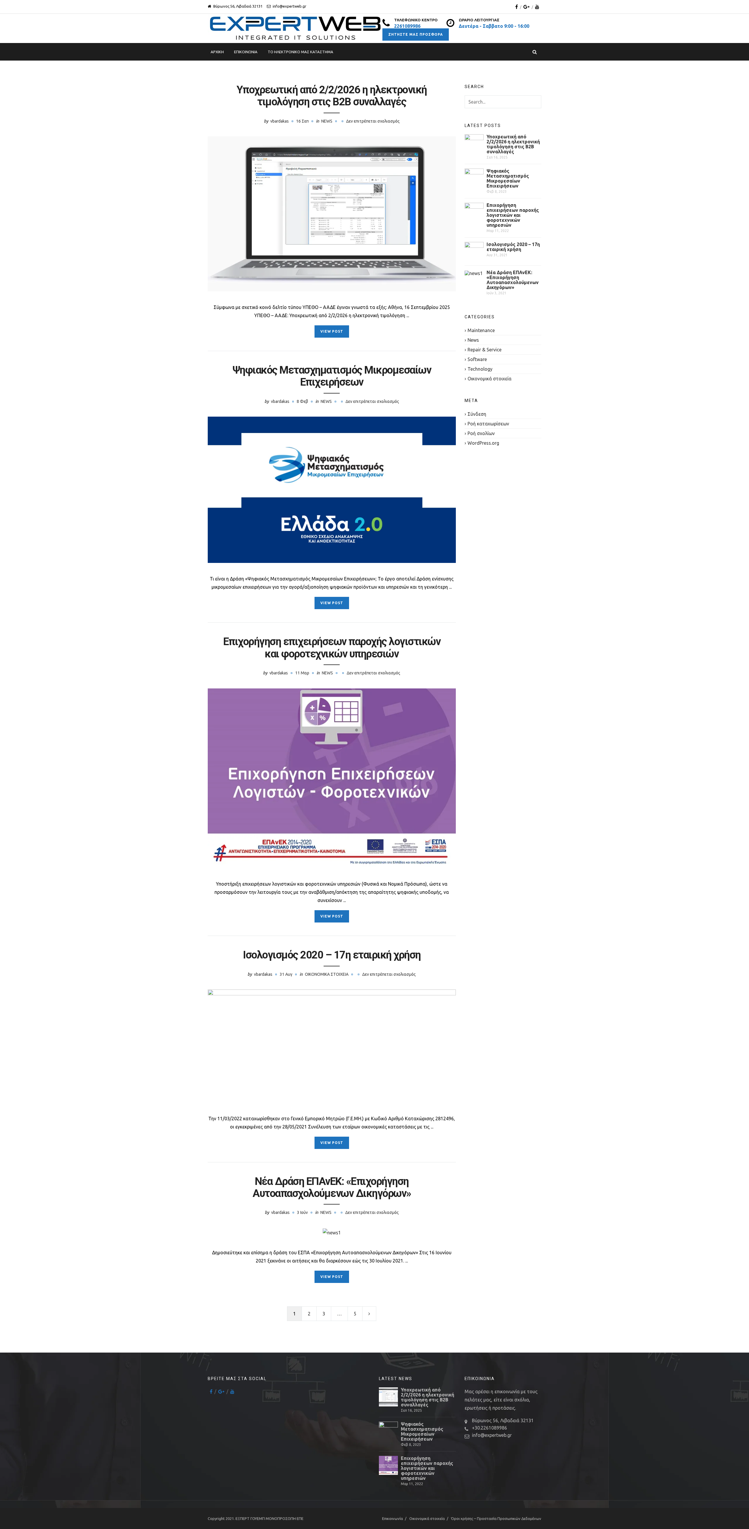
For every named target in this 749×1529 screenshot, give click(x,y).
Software (477, 359)
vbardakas (279, 121)
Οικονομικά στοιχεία (326, 974)
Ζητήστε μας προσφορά (415, 34)
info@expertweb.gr (492, 1435)
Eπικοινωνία (245, 52)
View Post (331, 331)
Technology (480, 369)
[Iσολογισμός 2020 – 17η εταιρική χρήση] (332, 1046)
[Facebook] (516, 6)
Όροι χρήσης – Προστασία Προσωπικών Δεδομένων (496, 1518)
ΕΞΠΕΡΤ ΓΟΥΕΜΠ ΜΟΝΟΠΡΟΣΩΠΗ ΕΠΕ (269, 1518)
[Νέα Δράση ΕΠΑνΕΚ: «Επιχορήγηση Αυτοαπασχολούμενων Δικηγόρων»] (332, 1232)
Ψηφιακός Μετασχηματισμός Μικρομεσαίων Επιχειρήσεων (332, 376)
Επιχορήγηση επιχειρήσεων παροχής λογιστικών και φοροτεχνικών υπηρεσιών (332, 647)
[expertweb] (295, 28)
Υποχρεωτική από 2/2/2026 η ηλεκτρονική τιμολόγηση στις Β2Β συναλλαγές (332, 96)
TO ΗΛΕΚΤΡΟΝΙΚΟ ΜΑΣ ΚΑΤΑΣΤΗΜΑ (300, 52)
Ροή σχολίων (481, 433)
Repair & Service (484, 349)
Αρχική (217, 52)
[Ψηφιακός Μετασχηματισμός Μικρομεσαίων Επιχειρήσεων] (332, 490)
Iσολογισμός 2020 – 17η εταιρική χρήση (332, 955)
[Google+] (526, 6)
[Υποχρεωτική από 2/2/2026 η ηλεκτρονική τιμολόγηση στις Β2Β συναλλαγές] (332, 213)
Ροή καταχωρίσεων (488, 423)
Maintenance (481, 330)
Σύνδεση (477, 414)
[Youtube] (537, 6)
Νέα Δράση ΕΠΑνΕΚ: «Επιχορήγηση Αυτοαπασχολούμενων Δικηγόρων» (331, 1187)
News (326, 121)
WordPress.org (483, 443)
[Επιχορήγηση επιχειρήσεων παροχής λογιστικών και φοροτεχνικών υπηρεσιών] (332, 778)
